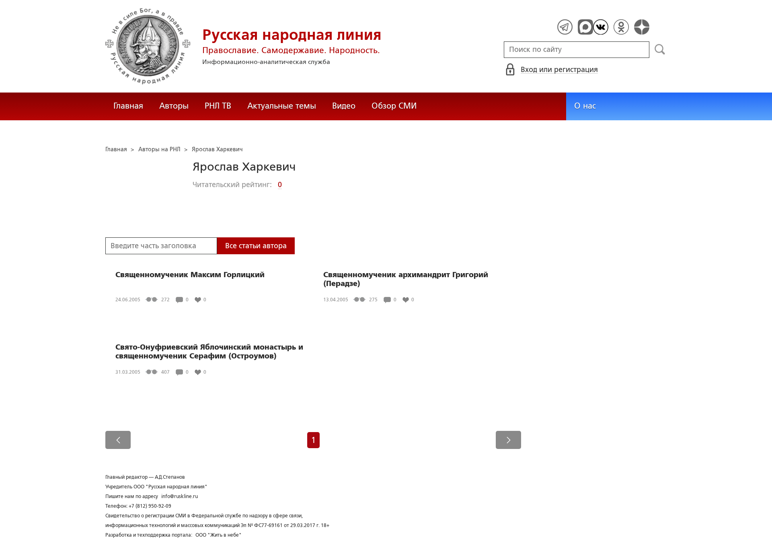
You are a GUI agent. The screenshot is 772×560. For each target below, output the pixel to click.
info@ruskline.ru (179, 496)
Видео (343, 105)
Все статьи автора (256, 246)
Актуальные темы (281, 105)
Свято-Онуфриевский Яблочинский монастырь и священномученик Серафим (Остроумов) (209, 351)
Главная (128, 105)
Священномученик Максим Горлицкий (190, 275)
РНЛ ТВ (218, 105)
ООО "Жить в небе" (218, 535)
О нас (585, 105)
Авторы (174, 105)
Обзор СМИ (394, 105)
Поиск (660, 49)
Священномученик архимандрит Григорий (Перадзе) (405, 279)
